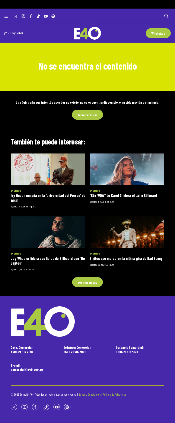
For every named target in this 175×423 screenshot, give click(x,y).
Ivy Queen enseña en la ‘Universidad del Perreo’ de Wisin (48, 198)
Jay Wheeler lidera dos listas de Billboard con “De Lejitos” (48, 260)
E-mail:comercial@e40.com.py (27, 367)
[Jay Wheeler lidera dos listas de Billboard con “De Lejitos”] (48, 232)
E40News (16, 190)
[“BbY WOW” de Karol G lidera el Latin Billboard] (127, 169)
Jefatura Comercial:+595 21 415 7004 (77, 349)
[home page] (87, 321)
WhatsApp (158, 33)
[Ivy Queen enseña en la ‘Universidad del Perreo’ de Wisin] (48, 169)
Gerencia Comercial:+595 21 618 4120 (130, 349)
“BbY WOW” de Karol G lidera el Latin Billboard (123, 195)
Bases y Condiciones (90, 394)
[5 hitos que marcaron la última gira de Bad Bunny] (127, 232)
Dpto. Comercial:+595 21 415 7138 (22, 349)
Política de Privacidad (114, 394)
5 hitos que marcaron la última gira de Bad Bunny (126, 258)
